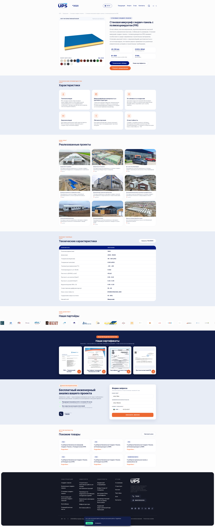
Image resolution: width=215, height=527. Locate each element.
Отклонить (98, 523)
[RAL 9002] (61, 60)
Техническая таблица (119, 63)
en (153, 5)
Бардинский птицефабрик (101, 483)
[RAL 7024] (71, 60)
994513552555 (140, 500)
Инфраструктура (84, 504)
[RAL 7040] (68, 60)
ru (156, 5)
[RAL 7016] (68, 64)
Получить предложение (120, 68)
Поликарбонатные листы (66, 508)
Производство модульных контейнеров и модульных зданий (86, 493)
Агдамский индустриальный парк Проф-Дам (104, 507)
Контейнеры (65, 504)
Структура (118, 486)
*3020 (137, 496)
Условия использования (135, 518)
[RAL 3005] (84, 60)
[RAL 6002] (97, 60)
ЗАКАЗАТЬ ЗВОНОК (133, 415)
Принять (89, 523)
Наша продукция (67, 479)
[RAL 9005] (94, 60)
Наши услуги (83, 479)
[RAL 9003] (71, 64)
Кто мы (117, 479)
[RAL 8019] (91, 60)
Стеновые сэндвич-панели (77, 13)
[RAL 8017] (74, 60)
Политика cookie (149, 518)
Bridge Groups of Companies (102, 489)
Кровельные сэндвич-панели (68, 487)
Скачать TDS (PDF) (147, 241)
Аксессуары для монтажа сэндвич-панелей (67, 498)
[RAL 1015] (65, 60)
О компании (118, 482)
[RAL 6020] (88, 60)
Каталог (117, 489)
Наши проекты (102, 479)
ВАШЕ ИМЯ (115, 393)
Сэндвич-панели (66, 482)
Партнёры (118, 493)
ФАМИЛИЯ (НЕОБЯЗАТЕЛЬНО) (120, 399)
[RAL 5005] (78, 60)
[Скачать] (79, 371)
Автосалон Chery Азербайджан (102, 494)
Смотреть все (148, 434)
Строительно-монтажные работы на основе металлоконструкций (86, 485)
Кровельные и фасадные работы (86, 499)
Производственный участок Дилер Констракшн (103, 500)
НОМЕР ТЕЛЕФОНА (118, 408)
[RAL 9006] (65, 64)
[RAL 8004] (81, 60)
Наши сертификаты (139, 63)
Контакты (118, 500)
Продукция (65, 13)
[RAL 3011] (61, 64)
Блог (116, 496)
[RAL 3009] (101, 60)
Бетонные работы (85, 507)
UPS (60, 13)
